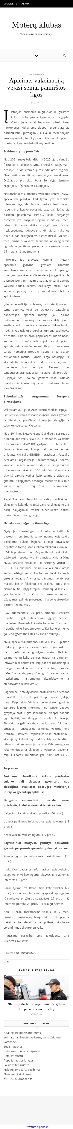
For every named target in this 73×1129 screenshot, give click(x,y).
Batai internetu (13, 1056)
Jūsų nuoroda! (18, 1079)
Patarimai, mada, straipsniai (22, 1051)
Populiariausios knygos (19, 1060)
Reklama (24, 3)
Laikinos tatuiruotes (16, 1065)
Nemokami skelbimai (17, 1074)
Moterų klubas (36, 25)
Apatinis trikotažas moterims (22, 1033)
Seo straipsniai (13, 1046)
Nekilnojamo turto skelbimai (22, 1069)
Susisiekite (10, 3)
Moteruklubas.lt (26, 952)
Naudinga (36, 74)
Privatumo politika (36, 1127)
